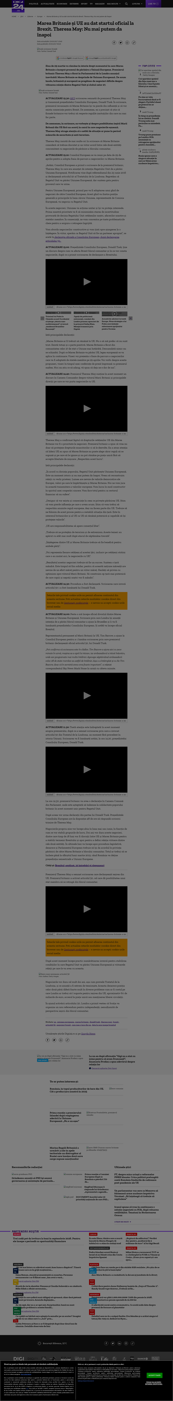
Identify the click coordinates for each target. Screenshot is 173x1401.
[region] (86, 1380)
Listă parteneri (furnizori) (86, 1381)
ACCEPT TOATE (155, 1375)
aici (27, 1388)
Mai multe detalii (26, 1374)
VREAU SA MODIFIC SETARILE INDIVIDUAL (153, 1383)
